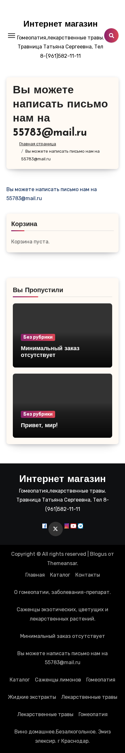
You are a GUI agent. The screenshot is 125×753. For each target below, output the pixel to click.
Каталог (60, 575)
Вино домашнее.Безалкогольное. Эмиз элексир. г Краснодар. (62, 736)
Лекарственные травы (89, 697)
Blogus (98, 554)
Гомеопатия (100, 680)
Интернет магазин (60, 24)
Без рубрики (38, 337)
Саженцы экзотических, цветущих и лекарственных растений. (62, 614)
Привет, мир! (39, 426)
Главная (35, 575)
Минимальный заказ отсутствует (62, 636)
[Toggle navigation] (11, 35)
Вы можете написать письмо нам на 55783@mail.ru (62, 657)
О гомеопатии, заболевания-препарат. (62, 592)
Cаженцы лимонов (58, 680)
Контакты (87, 575)
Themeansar (62, 563)
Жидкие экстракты (32, 697)
